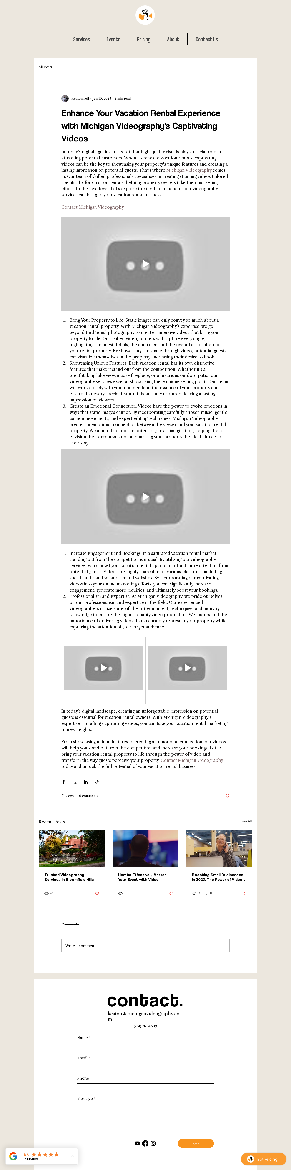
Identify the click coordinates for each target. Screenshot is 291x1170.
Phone (83, 1078)
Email (82, 1058)
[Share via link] (97, 782)
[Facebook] (145, 1143)
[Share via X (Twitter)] (75, 782)
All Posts (45, 67)
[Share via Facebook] (63, 782)
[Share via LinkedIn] (86, 782)
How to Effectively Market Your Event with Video (142, 877)
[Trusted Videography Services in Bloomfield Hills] (72, 848)
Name (82, 1038)
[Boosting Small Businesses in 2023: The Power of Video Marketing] (219, 848)
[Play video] (145, 264)
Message (85, 1098)
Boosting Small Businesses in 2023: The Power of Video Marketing (217, 877)
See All (247, 821)
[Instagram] (153, 1143)
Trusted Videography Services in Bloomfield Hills (69, 877)
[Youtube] (137, 1143)
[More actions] (227, 98)
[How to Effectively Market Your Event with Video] (145, 848)
